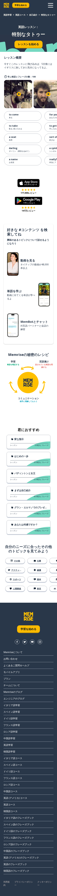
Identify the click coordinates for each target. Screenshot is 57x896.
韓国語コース (11, 811)
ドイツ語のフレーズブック (18, 831)
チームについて (12, 685)
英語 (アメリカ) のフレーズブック (21, 857)
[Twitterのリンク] (24, 641)
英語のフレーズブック (15, 864)
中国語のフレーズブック (16, 851)
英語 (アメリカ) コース (15, 798)
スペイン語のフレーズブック (19, 824)
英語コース (20, 14)
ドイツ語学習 (11, 718)
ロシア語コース (12, 784)
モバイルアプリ (12, 672)
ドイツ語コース (12, 771)
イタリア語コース (13, 758)
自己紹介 (33, 14)
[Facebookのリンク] (17, 641)
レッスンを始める (28, 44)
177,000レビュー (28, 192)
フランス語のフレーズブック (19, 837)
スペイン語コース (13, 764)
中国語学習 (9, 738)
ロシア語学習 (11, 731)
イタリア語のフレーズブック (19, 817)
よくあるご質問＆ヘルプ (16, 665)
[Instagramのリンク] (40, 641)
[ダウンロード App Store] (28, 183)
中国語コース (11, 791)
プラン (7, 678)
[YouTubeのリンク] (32, 641)
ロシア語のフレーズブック (18, 844)
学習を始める (21, 5)
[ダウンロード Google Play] (28, 201)
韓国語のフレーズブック (16, 870)
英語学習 (8, 14)
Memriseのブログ (13, 692)
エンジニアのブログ (14, 698)
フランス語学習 (12, 725)
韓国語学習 (9, 751)
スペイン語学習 (12, 711)
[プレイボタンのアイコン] (19, 94)
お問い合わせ (11, 658)
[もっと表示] (50, 5)
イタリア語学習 (12, 705)
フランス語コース (13, 778)
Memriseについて (13, 652)
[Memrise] (6, 5)
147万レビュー (28, 210)
